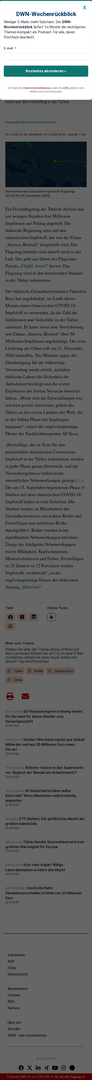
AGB (65, 88)
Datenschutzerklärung (36, 88)
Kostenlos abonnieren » (46, 71)
